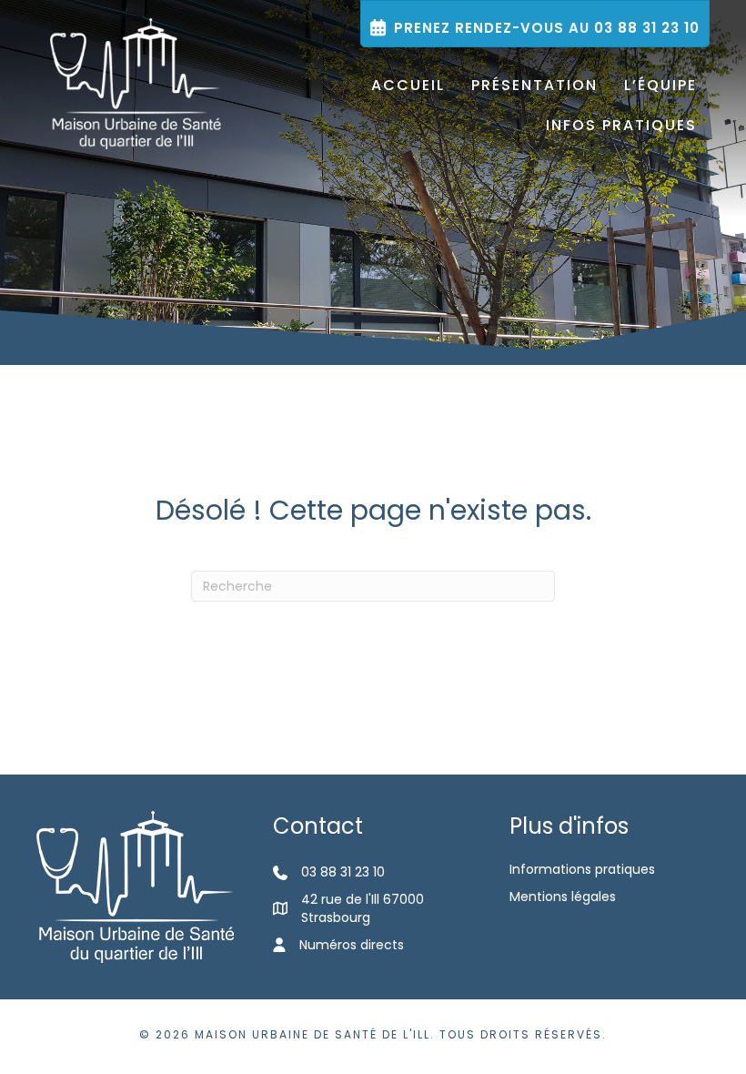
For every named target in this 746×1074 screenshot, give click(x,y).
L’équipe (660, 85)
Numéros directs (351, 945)
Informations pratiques (582, 869)
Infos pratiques (621, 125)
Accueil (408, 85)
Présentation (534, 85)
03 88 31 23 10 (343, 872)
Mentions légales (562, 896)
